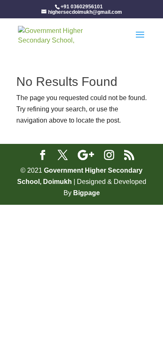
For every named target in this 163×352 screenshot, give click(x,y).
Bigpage (86, 192)
